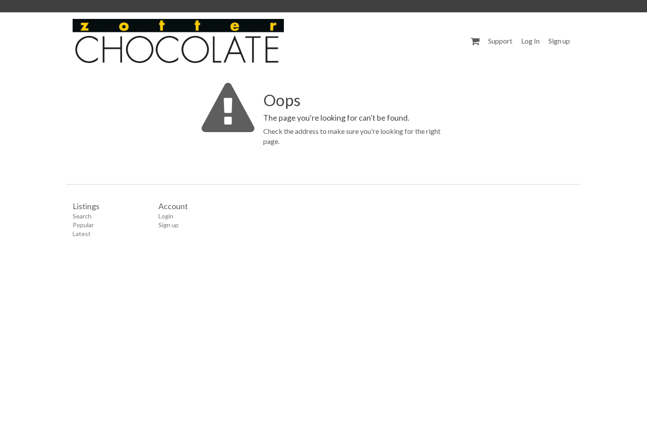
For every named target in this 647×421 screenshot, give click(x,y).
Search (82, 216)
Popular (83, 225)
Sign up (559, 41)
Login (165, 216)
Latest (82, 233)
